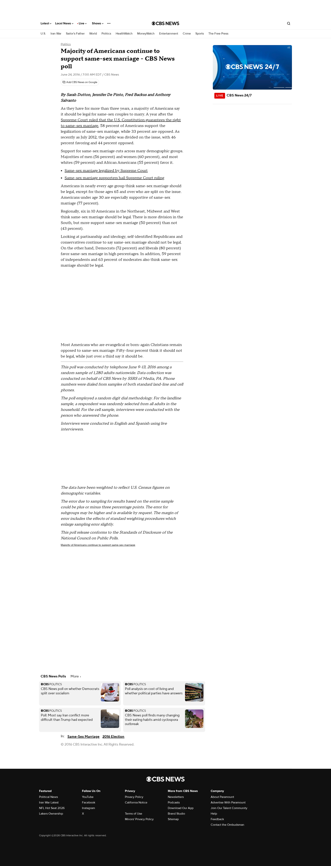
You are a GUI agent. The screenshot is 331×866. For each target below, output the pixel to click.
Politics (106, 33)
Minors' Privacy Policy (139, 819)
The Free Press (218, 33)
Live (82, 23)
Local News (63, 23)
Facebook (88, 802)
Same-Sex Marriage (83, 736)
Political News (48, 796)
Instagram (88, 808)
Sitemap (173, 819)
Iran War (56, 33)
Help (214, 813)
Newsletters (176, 796)
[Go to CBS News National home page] (165, 23)
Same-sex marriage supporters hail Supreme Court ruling (114, 178)
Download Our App (180, 808)
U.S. (43, 33)
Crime (187, 33)
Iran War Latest (49, 802)
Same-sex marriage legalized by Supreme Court (106, 170)
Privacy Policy (134, 796)
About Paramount (222, 796)
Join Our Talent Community (229, 808)
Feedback (217, 819)
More (74, 676)
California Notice (136, 802)
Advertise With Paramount (228, 802)
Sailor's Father (75, 33)
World (93, 33)
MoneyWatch (146, 33)
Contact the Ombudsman (227, 824)
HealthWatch (124, 33)
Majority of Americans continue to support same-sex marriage (98, 544)
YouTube (87, 796)
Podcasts (174, 802)
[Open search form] (288, 23)
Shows (97, 23)
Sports (199, 33)
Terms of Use (133, 813)
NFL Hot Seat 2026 (52, 808)
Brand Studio (176, 813)
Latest (45, 23)
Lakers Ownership (51, 813)
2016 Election (113, 736)
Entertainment (168, 33)
